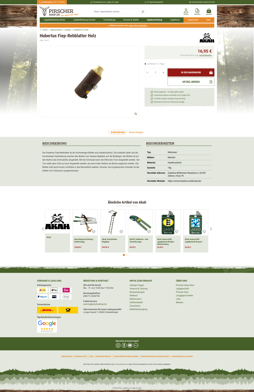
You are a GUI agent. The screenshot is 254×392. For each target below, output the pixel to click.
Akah (49, 237)
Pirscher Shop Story (185, 285)
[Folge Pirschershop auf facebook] (124, 345)
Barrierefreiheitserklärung (155, 356)
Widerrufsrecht (103, 356)
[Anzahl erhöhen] (163, 72)
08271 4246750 (53, 2)
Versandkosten (205, 55)
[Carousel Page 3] (130, 255)
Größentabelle (136, 302)
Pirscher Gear (182, 292)
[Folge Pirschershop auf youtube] (130, 345)
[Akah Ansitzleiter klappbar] (113, 222)
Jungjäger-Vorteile (184, 295)
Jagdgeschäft (182, 288)
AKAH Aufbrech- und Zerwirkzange (139, 240)
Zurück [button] (45, 30)
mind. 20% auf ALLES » (138, 25)
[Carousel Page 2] (127, 255)
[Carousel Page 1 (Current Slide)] (124, 255)
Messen (179, 302)
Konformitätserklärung (126, 356)
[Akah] (207, 37)
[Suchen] (143, 11)
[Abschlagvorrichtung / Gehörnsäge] (85, 222)
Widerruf (134, 295)
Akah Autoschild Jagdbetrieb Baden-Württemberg (165, 241)
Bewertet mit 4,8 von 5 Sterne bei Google (169, 102)
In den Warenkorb (191, 72)
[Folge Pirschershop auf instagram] (118, 345)
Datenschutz (80, 356)
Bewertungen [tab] (136, 132)
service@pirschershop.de (94, 304)
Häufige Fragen (137, 285)
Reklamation (135, 299)
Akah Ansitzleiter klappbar (109, 240)
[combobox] (116, 11)
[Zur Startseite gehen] (60, 11)
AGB (91, 356)
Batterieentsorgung (138, 309)
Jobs (178, 299)
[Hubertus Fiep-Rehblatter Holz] (89, 81)
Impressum (66, 356)
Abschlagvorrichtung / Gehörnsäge (84, 240)
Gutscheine (135, 306)
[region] (89, 84)
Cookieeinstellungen (182, 356)
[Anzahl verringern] (147, 72)
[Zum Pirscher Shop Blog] (135, 345)
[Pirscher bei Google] (47, 326)
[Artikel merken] (93, 231)
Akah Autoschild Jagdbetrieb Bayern (193, 240)
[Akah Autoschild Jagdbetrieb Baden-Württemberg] (168, 222)
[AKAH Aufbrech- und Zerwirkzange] (140, 222)
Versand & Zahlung (139, 288)
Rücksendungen (137, 292)
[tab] (118, 132)
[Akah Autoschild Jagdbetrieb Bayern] (195, 222)
